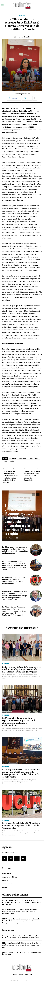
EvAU (37, 458)
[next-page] (37, 494)
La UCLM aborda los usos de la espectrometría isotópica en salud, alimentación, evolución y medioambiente (15, 550)
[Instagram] (10, 858)
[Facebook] (4, 858)
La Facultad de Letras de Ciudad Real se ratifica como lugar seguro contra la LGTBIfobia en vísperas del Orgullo (21, 669)
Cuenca (31, 458)
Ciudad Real (21, 458)
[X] (16, 858)
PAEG (5, 461)
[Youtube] (23, 858)
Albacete (12, 458)
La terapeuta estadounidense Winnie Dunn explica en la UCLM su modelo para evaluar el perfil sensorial (21, 937)
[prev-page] (33, 494)
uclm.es (22, 16)
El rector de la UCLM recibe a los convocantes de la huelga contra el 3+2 (21, 953)
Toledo (11, 461)
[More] (34, 98)
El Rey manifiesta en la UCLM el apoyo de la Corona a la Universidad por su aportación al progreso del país (21, 945)
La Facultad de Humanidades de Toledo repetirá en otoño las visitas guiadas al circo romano (10, 476)
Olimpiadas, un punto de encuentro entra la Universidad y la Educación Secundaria (32, 475)
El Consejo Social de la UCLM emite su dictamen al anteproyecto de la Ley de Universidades (13, 581)
